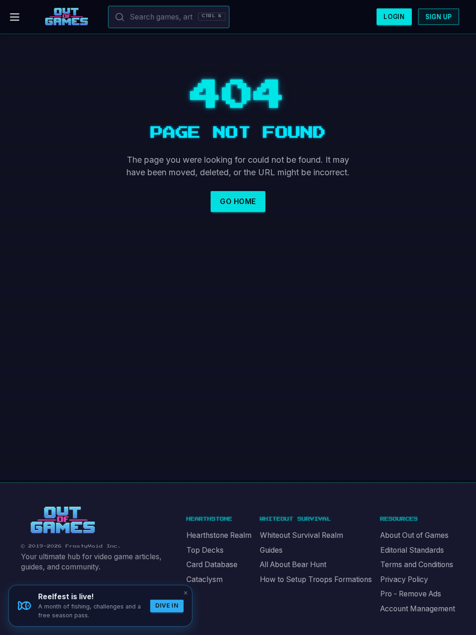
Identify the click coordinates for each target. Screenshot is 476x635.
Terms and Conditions (416, 564)
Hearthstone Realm (218, 535)
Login (393, 16)
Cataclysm (204, 579)
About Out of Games (414, 535)
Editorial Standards (412, 550)
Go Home (238, 201)
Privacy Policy (404, 579)
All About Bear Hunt (293, 564)
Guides (271, 550)
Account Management (417, 608)
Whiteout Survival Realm (301, 535)
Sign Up (438, 16)
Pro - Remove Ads (410, 593)
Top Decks (205, 550)
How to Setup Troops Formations (316, 579)
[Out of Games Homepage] (63, 520)
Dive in (166, 605)
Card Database (212, 564)
